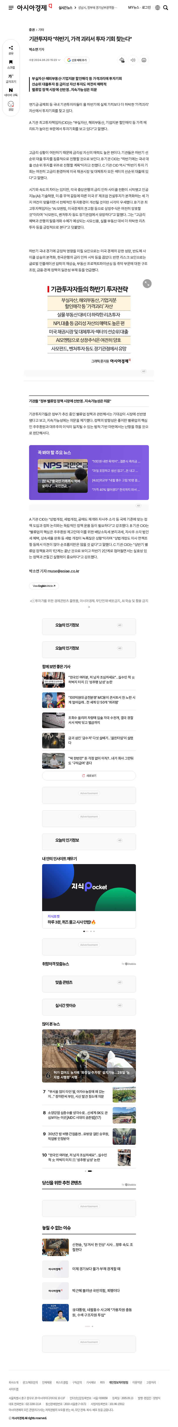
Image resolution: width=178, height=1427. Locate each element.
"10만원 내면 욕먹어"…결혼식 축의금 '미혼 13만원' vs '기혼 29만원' (116, 461)
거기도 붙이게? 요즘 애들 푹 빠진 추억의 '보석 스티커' (103, 1269)
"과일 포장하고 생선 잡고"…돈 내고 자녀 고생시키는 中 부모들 (116, 471)
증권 (32, 30)
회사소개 (13, 1382)
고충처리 (151, 1382)
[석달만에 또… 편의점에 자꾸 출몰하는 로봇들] (55, 1255)
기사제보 (91, 1382)
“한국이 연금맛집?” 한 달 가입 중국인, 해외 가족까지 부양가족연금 (103, 1290)
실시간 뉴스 (65, 7)
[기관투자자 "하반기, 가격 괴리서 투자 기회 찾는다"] (89, 321)
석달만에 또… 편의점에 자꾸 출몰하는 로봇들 (102, 1247)
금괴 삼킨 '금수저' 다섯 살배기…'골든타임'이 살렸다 (100, 740)
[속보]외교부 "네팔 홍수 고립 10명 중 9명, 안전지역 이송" (116, 480)
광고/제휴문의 (30, 1382)
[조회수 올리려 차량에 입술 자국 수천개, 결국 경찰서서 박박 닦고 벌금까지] (53, 727)
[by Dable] (129, 1184)
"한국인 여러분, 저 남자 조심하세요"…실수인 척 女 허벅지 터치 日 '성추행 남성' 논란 (101, 679)
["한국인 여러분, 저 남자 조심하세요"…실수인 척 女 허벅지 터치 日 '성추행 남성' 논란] (53, 686)
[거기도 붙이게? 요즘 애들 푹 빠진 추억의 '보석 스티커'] (55, 1276)
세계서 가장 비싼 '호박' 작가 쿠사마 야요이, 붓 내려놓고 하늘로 (102, 1312)
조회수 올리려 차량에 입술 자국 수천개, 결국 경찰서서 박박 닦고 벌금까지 (100, 720)
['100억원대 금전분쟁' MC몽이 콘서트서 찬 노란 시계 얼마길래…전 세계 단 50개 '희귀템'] (53, 707)
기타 (41, 30)
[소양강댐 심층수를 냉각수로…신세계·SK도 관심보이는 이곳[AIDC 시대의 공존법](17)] (124, 1122)
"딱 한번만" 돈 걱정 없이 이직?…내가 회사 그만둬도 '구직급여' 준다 (101, 760)
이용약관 (137, 1382)
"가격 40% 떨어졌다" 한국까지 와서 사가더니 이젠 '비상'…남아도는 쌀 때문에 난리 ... (116, 490)
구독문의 (77, 1382)
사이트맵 (13, 1389)
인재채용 (47, 1382)
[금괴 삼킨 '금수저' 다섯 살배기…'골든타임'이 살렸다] (53, 747)
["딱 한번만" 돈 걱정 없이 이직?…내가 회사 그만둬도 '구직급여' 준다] (53, 767)
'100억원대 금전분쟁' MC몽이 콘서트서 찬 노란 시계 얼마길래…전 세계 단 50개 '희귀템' (101, 700)
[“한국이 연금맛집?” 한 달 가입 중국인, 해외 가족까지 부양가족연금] (55, 1298)
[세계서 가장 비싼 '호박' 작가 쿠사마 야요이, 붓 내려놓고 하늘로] (55, 1320)
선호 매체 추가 (79, 60)
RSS (102, 1382)
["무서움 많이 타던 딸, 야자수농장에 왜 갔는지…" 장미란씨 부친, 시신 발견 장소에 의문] (124, 1101)
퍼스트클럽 (62, 1382)
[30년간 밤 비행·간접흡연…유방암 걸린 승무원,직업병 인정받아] (124, 1143)
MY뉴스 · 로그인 (139, 7)
